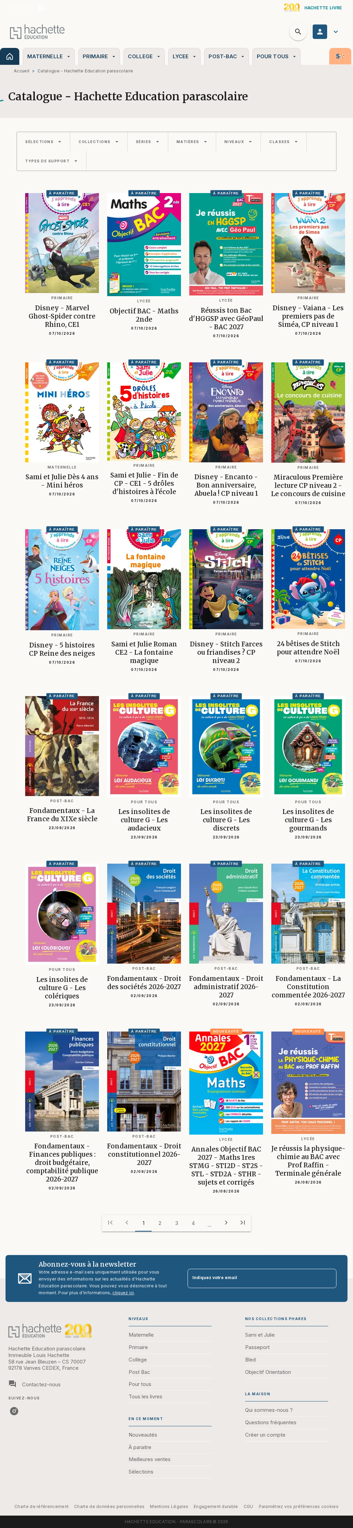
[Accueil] (37, 31)
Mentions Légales (169, 1506)
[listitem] (41, 7)
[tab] (9, 56)
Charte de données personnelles (109, 1506)
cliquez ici (123, 1292)
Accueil (21, 70)
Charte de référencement (41, 1506)
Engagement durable (216, 1506)
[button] (43, 141)
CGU (248, 1506)
